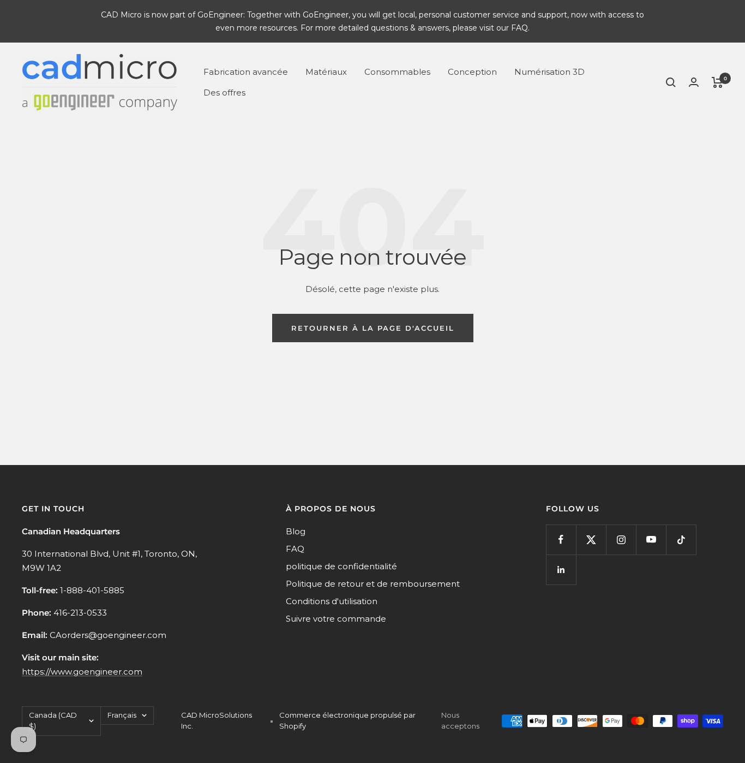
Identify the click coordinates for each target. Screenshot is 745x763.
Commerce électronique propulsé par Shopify (347, 720)
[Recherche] (671, 82)
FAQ (295, 549)
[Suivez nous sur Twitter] (591, 539)
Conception (472, 72)
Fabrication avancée (245, 72)
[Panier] (717, 82)
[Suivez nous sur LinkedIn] (561, 570)
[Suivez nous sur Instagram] (621, 539)
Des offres (224, 92)
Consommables (397, 72)
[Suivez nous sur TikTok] (681, 539)
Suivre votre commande (336, 618)
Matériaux (326, 72)
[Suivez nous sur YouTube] (651, 539)
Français (121, 715)
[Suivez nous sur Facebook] (561, 539)
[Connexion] (694, 82)
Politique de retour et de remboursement (373, 584)
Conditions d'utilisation (331, 601)
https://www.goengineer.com (82, 671)
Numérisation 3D (549, 72)
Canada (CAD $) (53, 720)
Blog (295, 531)
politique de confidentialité (341, 566)
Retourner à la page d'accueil (372, 328)
